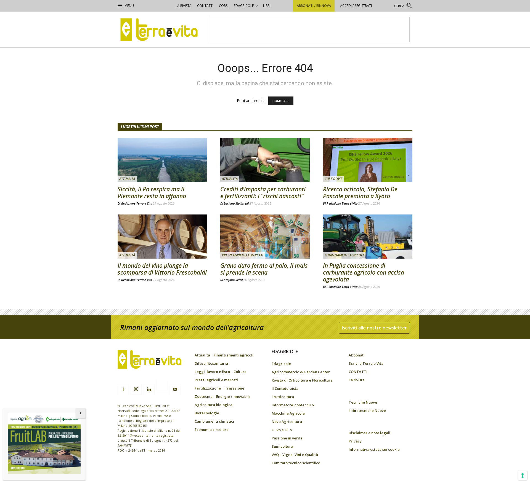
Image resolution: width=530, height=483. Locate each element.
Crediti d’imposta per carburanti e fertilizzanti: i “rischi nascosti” (263, 192)
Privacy (355, 441)
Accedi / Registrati (356, 5)
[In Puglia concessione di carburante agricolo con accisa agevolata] (367, 236)
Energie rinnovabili (233, 396)
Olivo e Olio (282, 429)
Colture (240, 371)
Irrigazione (234, 388)
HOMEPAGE (280, 101)
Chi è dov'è (333, 178)
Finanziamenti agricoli (344, 255)
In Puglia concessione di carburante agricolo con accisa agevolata (363, 272)
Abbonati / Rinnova (314, 5)
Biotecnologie (207, 412)
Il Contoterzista (285, 388)
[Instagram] (136, 389)
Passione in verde (287, 438)
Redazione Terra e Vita (136, 203)
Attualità (127, 178)
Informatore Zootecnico (293, 404)
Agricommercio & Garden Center (301, 371)
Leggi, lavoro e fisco (212, 371)
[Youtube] (175, 389)
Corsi (223, 5)
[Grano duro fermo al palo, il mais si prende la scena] (265, 236)
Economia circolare (212, 429)
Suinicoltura (282, 446)
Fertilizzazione (208, 388)
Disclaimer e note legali (369, 432)
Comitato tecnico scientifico (296, 462)
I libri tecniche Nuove (367, 410)
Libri (267, 5)
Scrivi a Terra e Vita (366, 363)
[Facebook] (123, 389)
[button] (403, 6)
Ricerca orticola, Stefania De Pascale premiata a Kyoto (360, 192)
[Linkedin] (149, 389)
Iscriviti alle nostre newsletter (374, 328)
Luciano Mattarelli (236, 203)
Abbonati (357, 355)
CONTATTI (205, 5)
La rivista (184, 5)
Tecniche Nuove (363, 402)
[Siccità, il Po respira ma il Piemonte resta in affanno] (162, 160)
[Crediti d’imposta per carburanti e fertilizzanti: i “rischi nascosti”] (265, 160)
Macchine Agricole (288, 413)
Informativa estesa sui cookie (374, 449)
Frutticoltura (283, 396)
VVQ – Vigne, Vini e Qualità (295, 454)
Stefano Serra (233, 280)
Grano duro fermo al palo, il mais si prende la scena (264, 269)
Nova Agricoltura (287, 421)
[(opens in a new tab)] (367, 160)
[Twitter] (162, 386)
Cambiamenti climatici (214, 421)
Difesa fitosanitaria (211, 363)
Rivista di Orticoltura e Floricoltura (302, 380)
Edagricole (244, 5)
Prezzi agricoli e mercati (242, 255)
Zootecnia (204, 396)
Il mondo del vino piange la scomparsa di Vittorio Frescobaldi (162, 269)
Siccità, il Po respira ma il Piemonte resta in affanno (152, 192)
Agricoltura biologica (213, 404)
